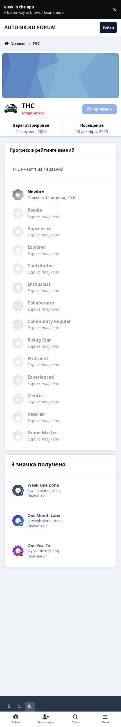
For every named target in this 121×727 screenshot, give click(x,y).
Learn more (11, 9)
